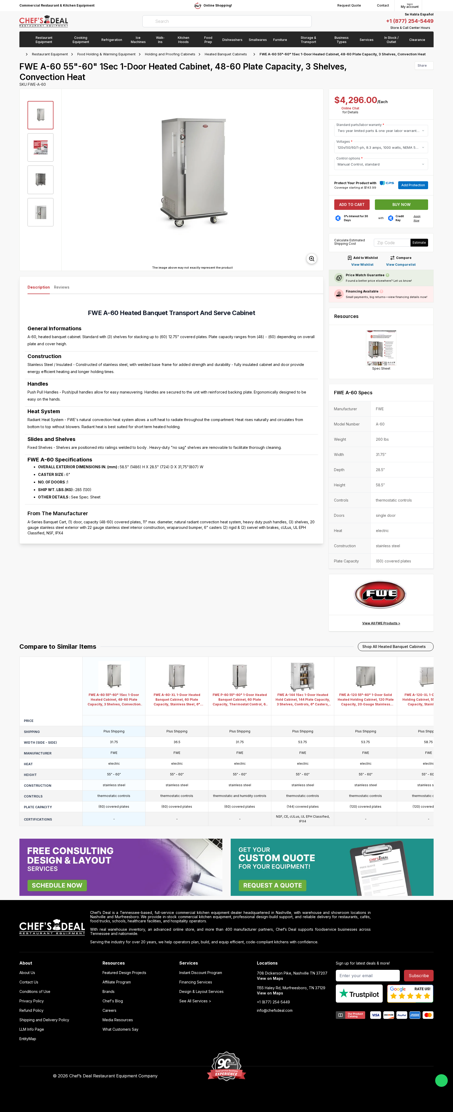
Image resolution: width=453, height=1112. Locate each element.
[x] (318, 1076)
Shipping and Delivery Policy (44, 1020)
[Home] (22, 54)
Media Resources (118, 1020)
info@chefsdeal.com (275, 1010)
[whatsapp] (441, 1080)
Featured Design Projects (124, 973)
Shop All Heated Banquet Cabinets (394, 646)
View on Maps (270, 978)
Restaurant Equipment (50, 54)
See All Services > (195, 1001)
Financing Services (195, 982)
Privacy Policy (31, 1001)
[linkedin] (328, 1076)
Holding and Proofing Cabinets (170, 54)
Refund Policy (31, 1010)
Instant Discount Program (200, 973)
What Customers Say (120, 1029)
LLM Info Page (31, 1029)
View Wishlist (362, 265)
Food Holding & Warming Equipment (106, 54)
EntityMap (27, 1039)
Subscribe (419, 975)
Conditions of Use (34, 991)
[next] (317, 179)
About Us (27, 973)
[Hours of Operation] (432, 27)
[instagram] (338, 1076)
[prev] (68, 179)
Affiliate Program (117, 982)
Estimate (419, 242)
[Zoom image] (311, 258)
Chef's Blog (113, 1001)
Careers (109, 1010)
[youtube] (308, 1076)
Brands (109, 991)
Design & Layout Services (201, 991)
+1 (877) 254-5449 (410, 21)
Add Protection (413, 185)
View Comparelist (401, 265)
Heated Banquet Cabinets (226, 54)
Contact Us (28, 982)
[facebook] (297, 1076)
